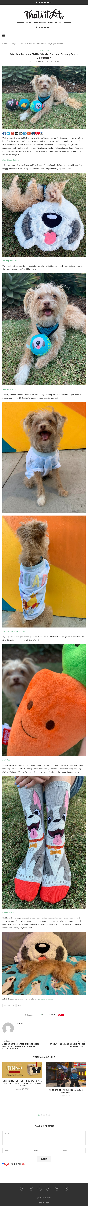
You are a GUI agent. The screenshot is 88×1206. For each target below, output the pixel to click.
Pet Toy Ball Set (9, 260)
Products (47, 50)
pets (19, 1005)
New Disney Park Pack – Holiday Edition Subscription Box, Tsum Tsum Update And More (22, 1083)
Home (4, 44)
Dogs (13, 44)
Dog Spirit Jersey (9, 389)
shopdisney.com (45, 999)
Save (61, 1015)
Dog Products (9, 1005)
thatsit (40, 61)
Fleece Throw (8, 912)
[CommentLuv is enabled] (14, 1163)
